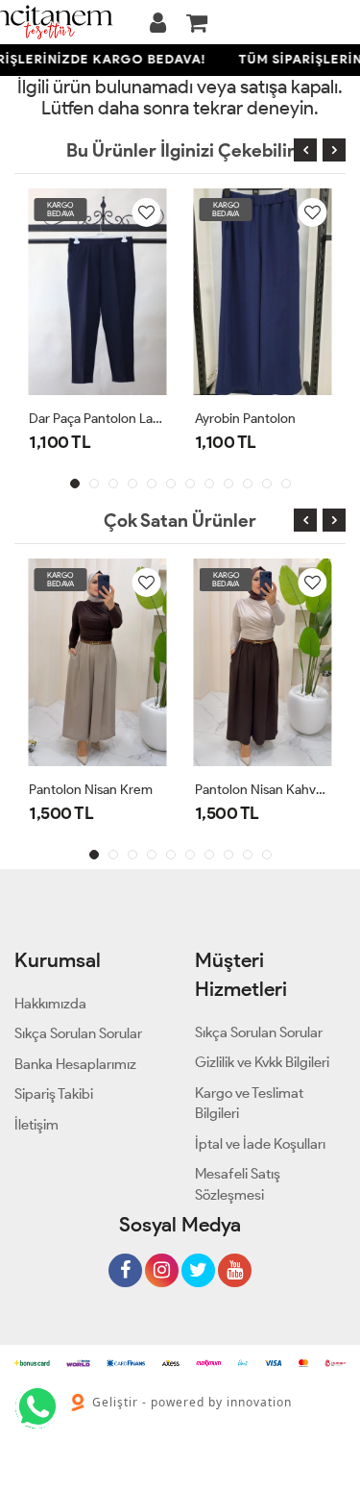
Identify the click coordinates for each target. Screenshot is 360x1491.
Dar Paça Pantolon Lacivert (97, 418)
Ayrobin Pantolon (245, 418)
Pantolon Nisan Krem (91, 790)
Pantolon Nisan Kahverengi (263, 790)
